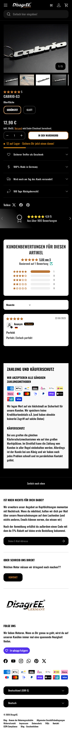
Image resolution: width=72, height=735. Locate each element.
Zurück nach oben (36, 483)
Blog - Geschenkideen (29, 726)
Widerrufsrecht (9, 723)
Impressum (23, 723)
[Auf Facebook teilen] (20, 204)
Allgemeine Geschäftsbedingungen (51, 720)
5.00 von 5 (45, 259)
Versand (18, 128)
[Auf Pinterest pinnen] (27, 204)
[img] (14, 318)
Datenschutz (37, 723)
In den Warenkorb (48, 135)
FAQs (47, 723)
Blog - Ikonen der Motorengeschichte (18, 720)
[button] (66, 5)
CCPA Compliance (10, 726)
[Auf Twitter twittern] (13, 204)
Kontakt (13, 577)
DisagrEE (13, 714)
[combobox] (36, 14)
